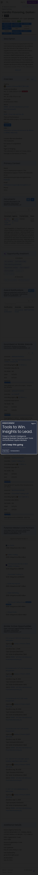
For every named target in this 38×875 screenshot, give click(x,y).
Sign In (33, 423)
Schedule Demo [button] (15, 451)
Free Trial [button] (5, 451)
